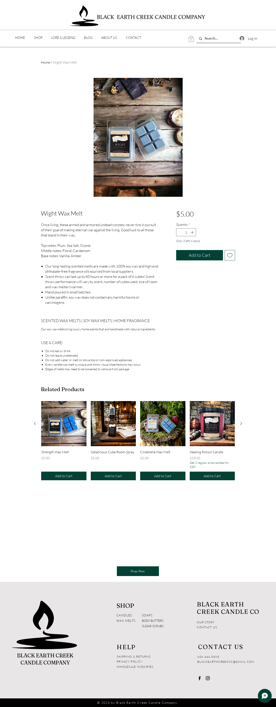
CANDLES (124, 615)
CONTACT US (207, 627)
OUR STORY (206, 622)
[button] (191, 39)
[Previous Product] (35, 423)
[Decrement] (179, 232)
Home (45, 62)
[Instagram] (207, 678)
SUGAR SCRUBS (152, 626)
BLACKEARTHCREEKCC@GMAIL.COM (225, 661)
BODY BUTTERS (152, 620)
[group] (138, 440)
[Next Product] (241, 423)
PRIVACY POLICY (130, 661)
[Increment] (192, 232)
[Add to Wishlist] (230, 255)
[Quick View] (63, 423)
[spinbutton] (186, 232)
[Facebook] (199, 678)
